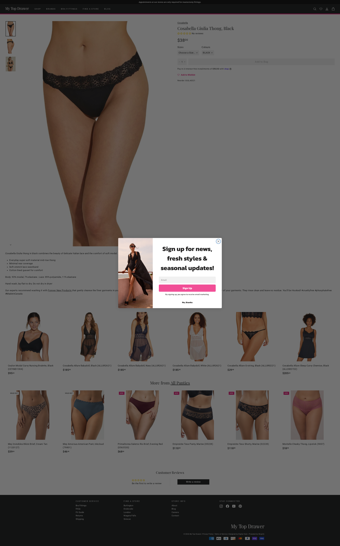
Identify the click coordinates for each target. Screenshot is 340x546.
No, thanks (187, 302)
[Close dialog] (218, 241)
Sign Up (187, 288)
